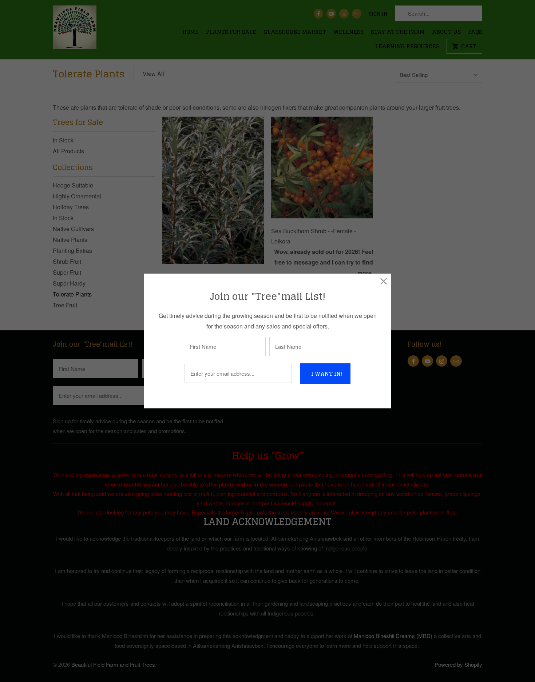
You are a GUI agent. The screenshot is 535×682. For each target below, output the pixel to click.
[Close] (383, 281)
